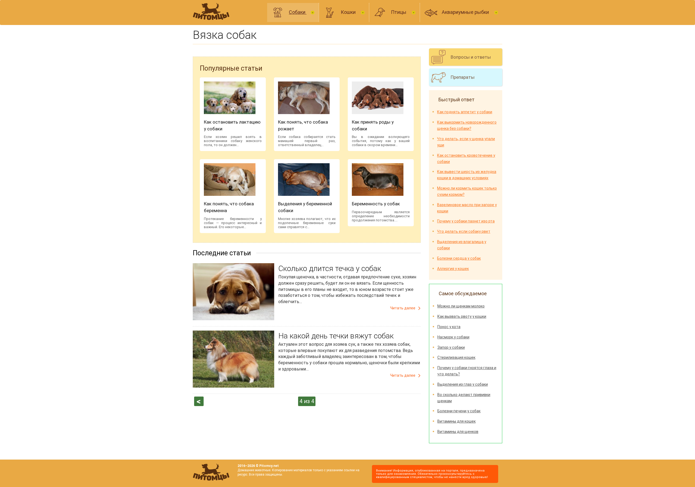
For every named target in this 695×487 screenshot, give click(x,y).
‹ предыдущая (198, 401)
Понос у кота (448, 327)
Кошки (349, 12)
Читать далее (402, 308)
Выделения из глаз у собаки (462, 384)
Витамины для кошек (456, 421)
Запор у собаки (451, 347)
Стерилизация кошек (456, 357)
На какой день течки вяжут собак (336, 335)
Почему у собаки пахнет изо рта (466, 221)
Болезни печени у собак (459, 411)
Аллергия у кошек (453, 268)
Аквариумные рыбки (466, 12)
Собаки (298, 12)
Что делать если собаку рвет (463, 231)
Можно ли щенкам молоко (461, 306)
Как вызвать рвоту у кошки (461, 316)
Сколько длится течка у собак (329, 268)
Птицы (399, 12)
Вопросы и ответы (471, 57)
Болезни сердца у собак (459, 258)
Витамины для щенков (457, 431)
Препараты (463, 77)
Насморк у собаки (453, 337)
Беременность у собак (376, 203)
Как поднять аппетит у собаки (464, 112)
